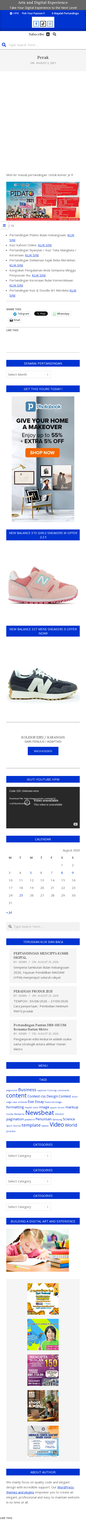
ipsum (53, 1107)
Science (69, 1119)
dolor (75, 1096)
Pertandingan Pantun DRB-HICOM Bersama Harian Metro (40, 1027)
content (16, 1095)
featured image (53, 1102)
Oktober (59, 1114)
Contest (34, 1096)
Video (57, 1124)
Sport (9, 1125)
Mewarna (19, 1114)
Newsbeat (39, 1112)
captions (41, 1090)
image (44, 1107)
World (71, 1125)
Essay (39, 1101)
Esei (31, 1101)
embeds (22, 1102)
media (9, 1114)
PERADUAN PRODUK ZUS (33, 991)
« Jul (9, 912)
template (31, 1125)
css (43, 1096)
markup (71, 1107)
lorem (61, 1107)
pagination (15, 1119)
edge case (11, 1102)
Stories (17, 1125)
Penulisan (43, 1119)
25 (21, 895)
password (30, 1119)
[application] (43, 807)
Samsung (57, 1119)
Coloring (51, 1090)
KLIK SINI (45, 245)
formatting (15, 1107)
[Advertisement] (43, 122)
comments (63, 1090)
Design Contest (59, 1096)
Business (27, 1089)
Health (28, 1107)
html (35, 1107)
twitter (45, 1125)
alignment (11, 1090)
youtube (10, 1131)
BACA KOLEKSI (43, 751)
